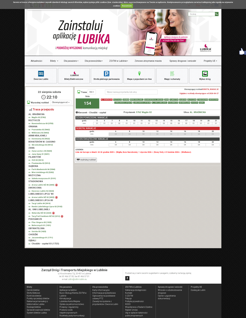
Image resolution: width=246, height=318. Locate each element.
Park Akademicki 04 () (43, 169)
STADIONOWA (202, 100)
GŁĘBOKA (182, 100)
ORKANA (126, 100)
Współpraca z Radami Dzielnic (138, 307)
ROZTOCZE (117, 100)
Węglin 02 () (39, 117)
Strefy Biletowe (33, 293)
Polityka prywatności (134, 301)
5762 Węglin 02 (144, 112)
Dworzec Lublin (41, 79)
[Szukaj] (217, 14)
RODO (128, 304)
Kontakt (128, 293)
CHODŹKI (194, 103)
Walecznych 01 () (41, 225)
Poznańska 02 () (41, 130)
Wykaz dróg (205, 79)
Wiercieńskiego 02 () (43, 172)
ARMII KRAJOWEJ (136, 100)
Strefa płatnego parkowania (107, 79)
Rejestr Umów (131, 310)
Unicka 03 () (39, 231)
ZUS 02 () (38, 160)
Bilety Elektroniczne (73, 79)
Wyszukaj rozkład (40, 102)
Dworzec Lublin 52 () (43, 191)
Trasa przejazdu (43, 109)
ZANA (166, 100)
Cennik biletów (33, 290)
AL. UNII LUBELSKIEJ (159, 103)
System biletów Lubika (37, 313)
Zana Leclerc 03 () (42, 151)
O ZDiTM (129, 296)
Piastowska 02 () (41, 163)
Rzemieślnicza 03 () (42, 123)
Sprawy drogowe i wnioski (183, 61)
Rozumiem (127, 6)
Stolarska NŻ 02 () (42, 213)
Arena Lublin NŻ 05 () (43, 185)
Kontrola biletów (34, 296)
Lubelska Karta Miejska (70, 301)
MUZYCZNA (191, 100)
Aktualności (36, 61)
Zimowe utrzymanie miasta (148, 61)
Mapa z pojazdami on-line (139, 79)
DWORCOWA (213, 100)
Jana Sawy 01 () (41, 154)
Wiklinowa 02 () (40, 133)
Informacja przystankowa (104, 293)
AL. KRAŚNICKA (106, 100)
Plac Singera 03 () (42, 222)
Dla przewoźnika (93, 61)
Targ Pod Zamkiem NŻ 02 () (46, 216)
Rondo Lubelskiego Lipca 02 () (47, 206)
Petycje (128, 298)
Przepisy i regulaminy (69, 307)
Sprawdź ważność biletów (38, 310)
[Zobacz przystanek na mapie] (29, 117)
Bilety (53, 61)
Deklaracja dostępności (135, 290)
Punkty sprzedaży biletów (38, 298)
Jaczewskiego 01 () (42, 238)
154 (87, 103)
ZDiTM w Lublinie (118, 61)
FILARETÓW (174, 100)
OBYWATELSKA (184, 103)
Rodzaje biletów (34, 307)
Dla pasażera (70, 61)
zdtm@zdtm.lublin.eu (77, 279)
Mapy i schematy (172, 79)
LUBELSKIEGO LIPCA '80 (123, 103)
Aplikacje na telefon (68, 290)
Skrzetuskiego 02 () (42, 145)
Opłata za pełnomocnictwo (72, 304)
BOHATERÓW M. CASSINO (153, 100)
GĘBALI (201, 103)
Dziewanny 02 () (41, 139)
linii (91, 92)
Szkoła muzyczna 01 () (44, 178)
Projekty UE (209, 61)
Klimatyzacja (65, 298)
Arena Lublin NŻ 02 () (43, 197)
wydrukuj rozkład (88, 160)
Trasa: (84, 92)
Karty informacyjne (100, 290)
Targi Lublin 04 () (41, 203)
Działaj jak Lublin (198, 290)
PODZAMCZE (173, 103)
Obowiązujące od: (60, 102)
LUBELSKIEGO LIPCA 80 (142, 103)
